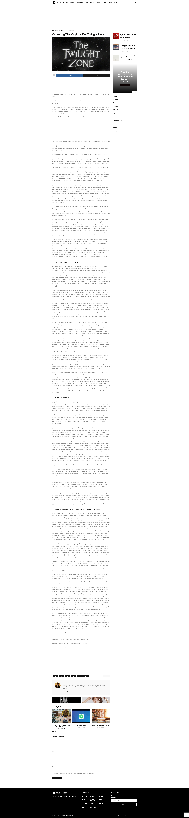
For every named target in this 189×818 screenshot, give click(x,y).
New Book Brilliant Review (100, 725)
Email (54, 759)
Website (54, 766)
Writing (115, 127)
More (105, 2)
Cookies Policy (116, 815)
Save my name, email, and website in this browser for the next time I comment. (74, 773)
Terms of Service (108, 815)
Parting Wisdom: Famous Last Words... (128, 45)
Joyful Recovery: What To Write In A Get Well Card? (125, 75)
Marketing (92, 2)
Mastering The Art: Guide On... (128, 56)
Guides (86, 2)
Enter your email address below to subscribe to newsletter (123, 796)
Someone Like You (60, 699)
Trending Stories (113, 2)
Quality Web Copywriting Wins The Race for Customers (62, 726)
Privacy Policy (101, 815)
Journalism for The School (100, 699)
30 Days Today (81, 725)
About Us (128, 815)
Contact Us (133, 815)
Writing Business (117, 131)
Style (114, 117)
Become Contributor (89, 815)
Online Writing (55, 30)
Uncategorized (117, 124)
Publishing (99, 2)
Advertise (96, 815)
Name (54, 751)
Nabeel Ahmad (63, 30)
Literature (115, 106)
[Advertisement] (94, 15)
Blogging (72, 2)
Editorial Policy (123, 815)
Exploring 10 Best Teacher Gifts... (128, 34)
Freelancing (79, 2)
